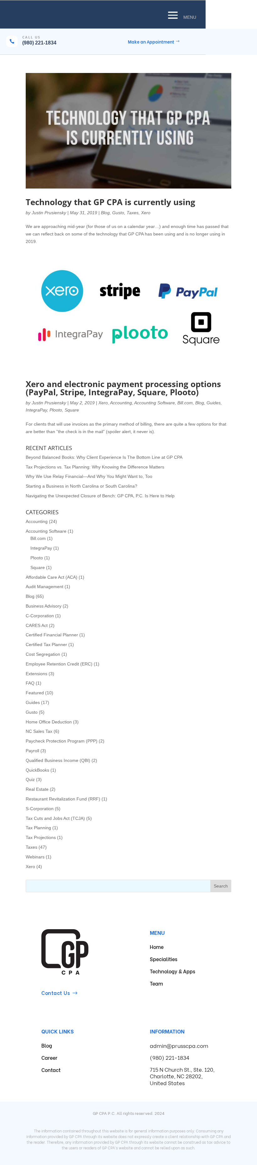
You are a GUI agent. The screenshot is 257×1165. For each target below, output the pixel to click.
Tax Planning (38, 827)
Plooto (56, 409)
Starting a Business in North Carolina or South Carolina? (81, 486)
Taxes (133, 212)
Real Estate (37, 789)
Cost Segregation (43, 654)
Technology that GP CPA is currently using (110, 202)
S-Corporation (40, 808)
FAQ (30, 683)
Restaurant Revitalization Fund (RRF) (63, 798)
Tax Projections (41, 837)
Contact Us (55, 992)
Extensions (36, 673)
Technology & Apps (172, 971)
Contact (50, 1069)
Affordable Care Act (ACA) (51, 577)
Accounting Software (154, 402)
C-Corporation (40, 615)
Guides (214, 402)
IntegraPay (36, 409)
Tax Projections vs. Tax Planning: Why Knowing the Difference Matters (95, 466)
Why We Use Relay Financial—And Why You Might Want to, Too (89, 476)
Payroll (32, 750)
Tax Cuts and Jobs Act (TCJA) (55, 818)
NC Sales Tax (39, 731)
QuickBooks (37, 770)
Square (72, 409)
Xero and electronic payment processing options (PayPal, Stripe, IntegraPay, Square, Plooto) (123, 388)
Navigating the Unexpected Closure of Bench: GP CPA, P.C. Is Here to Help (100, 495)
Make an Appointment (151, 41)
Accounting (121, 402)
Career (49, 1057)
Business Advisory (43, 605)
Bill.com (185, 402)
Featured (35, 692)
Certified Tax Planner (46, 644)
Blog (105, 212)
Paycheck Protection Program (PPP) (61, 740)
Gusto (118, 212)
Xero (145, 212)
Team (156, 983)
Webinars (35, 856)
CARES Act (37, 625)
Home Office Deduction (49, 721)
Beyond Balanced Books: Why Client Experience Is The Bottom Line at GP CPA (104, 457)
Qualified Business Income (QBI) (58, 760)
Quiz (30, 779)
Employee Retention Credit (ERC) (59, 663)
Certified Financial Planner (52, 634)
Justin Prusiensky (49, 212)
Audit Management (44, 586)
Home (157, 946)
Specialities (163, 958)
